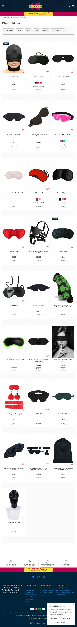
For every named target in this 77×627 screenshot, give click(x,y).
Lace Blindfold (63, 251)
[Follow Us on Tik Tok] (38, 577)
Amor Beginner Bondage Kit (14, 414)
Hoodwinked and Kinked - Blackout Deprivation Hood (63, 468)
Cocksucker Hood (14, 76)
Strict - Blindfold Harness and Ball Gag (38, 251)
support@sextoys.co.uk (62, 590)
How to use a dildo (45, 588)
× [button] (73, 605)
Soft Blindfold (38, 414)
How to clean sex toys (46, 590)
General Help (29, 592)
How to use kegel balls (46, 592)
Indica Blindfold (62, 414)
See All (42, 594)
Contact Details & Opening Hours (65, 592)
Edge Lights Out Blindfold (14, 134)
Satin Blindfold (38, 76)
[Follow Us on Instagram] (33, 577)
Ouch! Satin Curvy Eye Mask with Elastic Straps (38, 360)
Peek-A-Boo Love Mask (38, 193)
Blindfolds (24, 17)
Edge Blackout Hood (14, 522)
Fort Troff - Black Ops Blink (63, 76)
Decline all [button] (67, 618)
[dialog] (61, 614)
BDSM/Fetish (15, 17)
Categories (5, 17)
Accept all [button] (54, 618)
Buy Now (14, 89)
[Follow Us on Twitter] (43, 577)
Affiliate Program (61, 594)
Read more (60, 614)
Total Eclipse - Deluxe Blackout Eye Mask (14, 468)
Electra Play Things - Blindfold (63, 134)
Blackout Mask (14, 305)
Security (27, 588)
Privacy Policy (29, 599)
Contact (27, 601)
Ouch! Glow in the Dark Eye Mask (14, 360)
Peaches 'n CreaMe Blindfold (14, 193)
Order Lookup (29, 590)
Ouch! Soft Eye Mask (63, 193)
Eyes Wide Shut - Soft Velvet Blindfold (38, 135)
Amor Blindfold (14, 251)
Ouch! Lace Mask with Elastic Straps (63, 360)
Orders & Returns (30, 594)
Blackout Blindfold (38, 305)
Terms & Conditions (31, 597)
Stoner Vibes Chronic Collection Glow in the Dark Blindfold (63, 306)
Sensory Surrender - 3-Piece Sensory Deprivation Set (38, 468)
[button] (3, 5)
